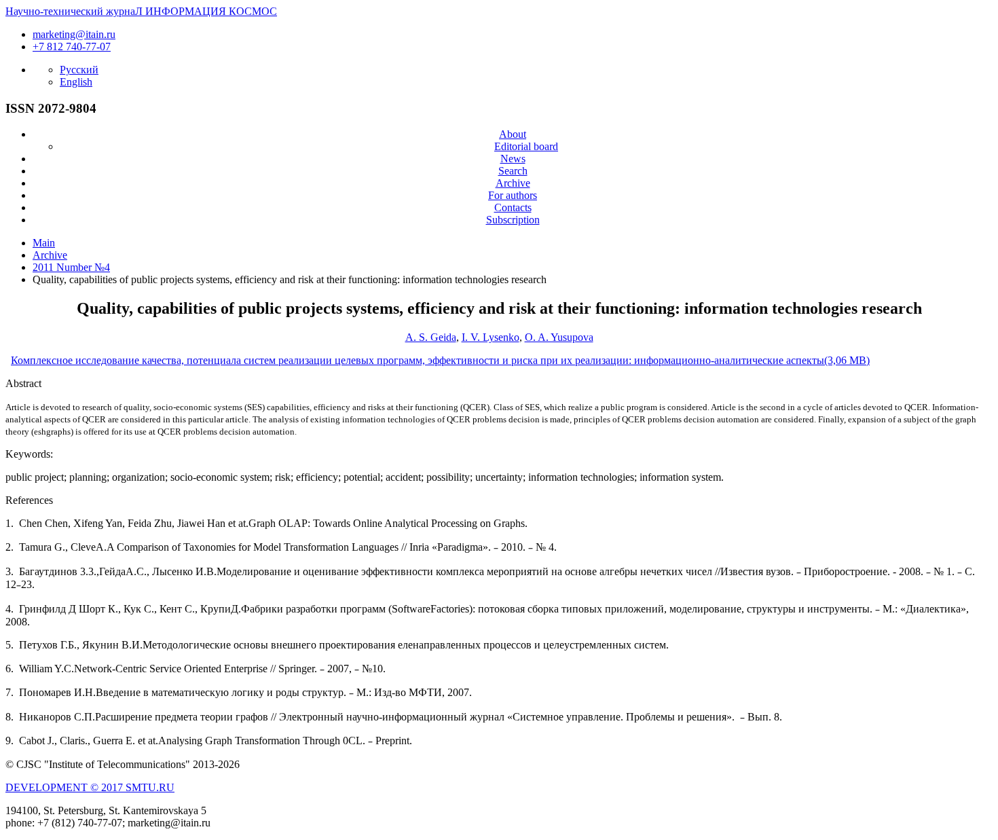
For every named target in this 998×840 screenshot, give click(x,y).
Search (513, 171)
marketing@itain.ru (74, 34)
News (512, 158)
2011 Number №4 (71, 267)
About (512, 134)
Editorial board (526, 146)
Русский (79, 69)
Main (44, 243)
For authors (512, 195)
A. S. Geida (430, 337)
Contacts (513, 207)
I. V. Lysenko (490, 337)
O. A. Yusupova (559, 337)
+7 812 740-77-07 (72, 46)
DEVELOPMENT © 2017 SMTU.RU (89, 787)
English (76, 82)
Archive (513, 183)
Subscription (513, 219)
